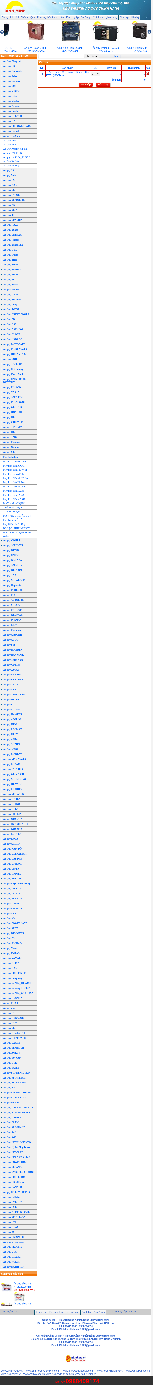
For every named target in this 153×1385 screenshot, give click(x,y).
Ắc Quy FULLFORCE (14, 1177)
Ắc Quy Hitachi (11, 239)
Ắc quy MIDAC (11, 764)
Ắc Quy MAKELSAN (14, 1217)
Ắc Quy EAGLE (11, 1042)
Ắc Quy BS (9, 938)
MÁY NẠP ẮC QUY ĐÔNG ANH (17, 534)
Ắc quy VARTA (11, 392)
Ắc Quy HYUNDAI (13, 998)
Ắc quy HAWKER (12, 714)
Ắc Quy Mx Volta (12, 299)
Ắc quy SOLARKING (14, 779)
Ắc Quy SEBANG (12, 1167)
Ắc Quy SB (9, 190)
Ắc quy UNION (11, 555)
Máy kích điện (10, 457)
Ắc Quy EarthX (11, 868)
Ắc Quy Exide (10, 96)
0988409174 (82, 1381)
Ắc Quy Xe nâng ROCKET (17, 988)
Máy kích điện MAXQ (14, 499)
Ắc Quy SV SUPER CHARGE (18, 1172)
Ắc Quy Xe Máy (11, 165)
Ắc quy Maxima (11, 442)
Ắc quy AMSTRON (13, 397)
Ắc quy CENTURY (13, 679)
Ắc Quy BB (9, 319)
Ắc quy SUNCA (11, 605)
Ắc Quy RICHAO (12, 943)
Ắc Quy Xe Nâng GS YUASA (18, 993)
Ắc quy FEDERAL (13, 590)
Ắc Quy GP (9, 121)
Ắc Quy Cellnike (11, 1197)
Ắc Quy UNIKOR (12, 863)
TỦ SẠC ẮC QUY (12, 511)
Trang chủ (7, 17)
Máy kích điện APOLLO (15, 474)
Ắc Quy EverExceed (13, 1242)
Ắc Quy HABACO (12, 339)
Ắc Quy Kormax (11, 81)
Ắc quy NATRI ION (13, 1266)
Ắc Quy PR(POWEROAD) (17, 126)
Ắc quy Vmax (10, 948)
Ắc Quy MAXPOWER (14, 759)
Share (116, 56)
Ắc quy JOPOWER (13, 545)
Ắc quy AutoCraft (12, 634)
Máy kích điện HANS (13, 490)
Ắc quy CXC (10, 704)
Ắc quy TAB (9, 575)
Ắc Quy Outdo (10, 254)
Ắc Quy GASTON (12, 858)
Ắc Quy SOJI (10, 359)
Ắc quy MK (9, 595)
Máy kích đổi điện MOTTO (16, 461)
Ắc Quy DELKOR (12, 116)
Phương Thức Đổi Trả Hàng (64, 1312)
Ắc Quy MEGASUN (13, 794)
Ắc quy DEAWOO (12, 784)
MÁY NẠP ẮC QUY (14, 503)
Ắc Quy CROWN (12, 1117)
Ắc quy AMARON (12, 565)
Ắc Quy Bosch (10, 111)
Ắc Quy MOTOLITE (14, 200)
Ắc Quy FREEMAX (13, 898)
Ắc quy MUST (10, 1003)
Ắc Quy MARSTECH (14, 1077)
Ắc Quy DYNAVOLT (14, 1018)
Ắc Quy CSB (9, 324)
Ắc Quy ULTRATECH (14, 853)
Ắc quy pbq (9, 1008)
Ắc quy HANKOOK (13, 654)
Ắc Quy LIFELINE (13, 814)
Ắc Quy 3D (9, 215)
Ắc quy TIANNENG (13, 427)
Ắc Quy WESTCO (12, 888)
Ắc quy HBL (9, 432)
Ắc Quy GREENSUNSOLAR (18, 1107)
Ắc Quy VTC (10, 1251)
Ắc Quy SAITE (11, 1067)
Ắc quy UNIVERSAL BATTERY (14, 381)
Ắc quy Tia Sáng (11, 136)
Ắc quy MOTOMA (13, 610)
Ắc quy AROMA (11, 843)
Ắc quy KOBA (10, 838)
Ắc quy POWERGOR (14, 402)
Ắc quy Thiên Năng (13, 659)
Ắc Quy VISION (11, 91)
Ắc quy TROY (10, 684)
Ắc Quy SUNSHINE (13, 220)
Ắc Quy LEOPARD (13, 1152)
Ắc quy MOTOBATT (14, 344)
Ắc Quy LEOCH (11, 893)
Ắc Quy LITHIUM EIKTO (17, 1142)
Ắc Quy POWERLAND (15, 923)
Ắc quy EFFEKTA (12, 908)
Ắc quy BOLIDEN (12, 649)
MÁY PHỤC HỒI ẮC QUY (17, 515)
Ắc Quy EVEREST (13, 1202)
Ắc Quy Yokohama (13, 244)
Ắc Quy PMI (9, 1222)
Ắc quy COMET (11, 540)
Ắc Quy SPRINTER (13, 1047)
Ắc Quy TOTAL (11, 309)
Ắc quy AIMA (10, 739)
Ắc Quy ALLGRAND (14, 1127)
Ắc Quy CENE (10, 294)
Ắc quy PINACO (12, 387)
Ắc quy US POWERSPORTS (18, 1192)
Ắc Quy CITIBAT (12, 799)
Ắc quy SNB (9, 913)
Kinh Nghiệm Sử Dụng (78, 17)
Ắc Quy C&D (10, 249)
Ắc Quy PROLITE (12, 1246)
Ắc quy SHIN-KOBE (14, 580)
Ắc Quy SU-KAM (12, 1057)
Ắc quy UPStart (11, 1102)
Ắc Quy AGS (9, 1137)
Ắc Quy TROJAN (12, 269)
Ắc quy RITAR (11, 550)
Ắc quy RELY (10, 734)
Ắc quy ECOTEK (12, 834)
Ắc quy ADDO (10, 639)
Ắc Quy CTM (10, 1023)
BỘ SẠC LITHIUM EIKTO (16, 528)
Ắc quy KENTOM (12, 570)
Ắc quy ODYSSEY (13, 819)
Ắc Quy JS (8, 279)
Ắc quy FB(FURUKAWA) (16, 883)
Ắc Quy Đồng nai (12, 61)
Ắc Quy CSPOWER (13, 1237)
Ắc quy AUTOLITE (13, 600)
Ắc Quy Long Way (12, 978)
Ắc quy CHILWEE (13, 422)
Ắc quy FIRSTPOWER (15, 349)
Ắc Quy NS (9, 205)
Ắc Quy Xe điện (11, 161)
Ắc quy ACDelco (11, 709)
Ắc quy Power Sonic (13, 374)
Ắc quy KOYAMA (12, 829)
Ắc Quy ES (9, 180)
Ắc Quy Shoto (10, 284)
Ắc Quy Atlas (10, 76)
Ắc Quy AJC (9, 1087)
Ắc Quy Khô (9, 140)
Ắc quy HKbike (11, 699)
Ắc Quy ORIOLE (12, 873)
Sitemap (124, 17)
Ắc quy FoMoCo (11, 953)
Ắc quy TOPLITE (12, 364)
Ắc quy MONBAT (12, 754)
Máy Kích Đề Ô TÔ (12, 520)
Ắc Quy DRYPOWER (14, 1038)
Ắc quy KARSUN (12, 674)
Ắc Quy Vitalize (11, 101)
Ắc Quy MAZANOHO (14, 1082)
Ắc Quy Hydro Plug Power (16, 1147)
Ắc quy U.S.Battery (13, 369)
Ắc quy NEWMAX (13, 615)
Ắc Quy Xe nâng (11, 106)
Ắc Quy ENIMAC (12, 234)
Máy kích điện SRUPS (14, 486)
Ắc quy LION (10, 625)
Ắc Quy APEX (10, 928)
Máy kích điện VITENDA (15, 478)
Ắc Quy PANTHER (13, 769)
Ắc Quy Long (10, 304)
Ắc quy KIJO (10, 724)
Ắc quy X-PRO (11, 903)
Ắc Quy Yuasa (10, 229)
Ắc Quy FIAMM (11, 274)
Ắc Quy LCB (10, 1207)
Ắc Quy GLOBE (11, 334)
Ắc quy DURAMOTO (14, 354)
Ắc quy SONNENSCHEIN (17, 1072)
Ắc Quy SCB (9, 86)
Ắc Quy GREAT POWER (16, 314)
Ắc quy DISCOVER (13, 933)
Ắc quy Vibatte (11, 289)
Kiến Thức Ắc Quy (25, 17)
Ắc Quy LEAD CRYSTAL (16, 1157)
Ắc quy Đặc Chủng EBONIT (17, 157)
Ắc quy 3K (8, 170)
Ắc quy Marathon (12, 630)
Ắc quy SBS (9, 644)
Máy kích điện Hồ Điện (14, 482)
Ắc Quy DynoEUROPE (15, 1033)
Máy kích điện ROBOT (14, 465)
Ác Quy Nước (10, 144)
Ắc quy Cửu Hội (11, 664)
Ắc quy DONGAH (12, 412)
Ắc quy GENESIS (12, 407)
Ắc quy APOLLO (12, 719)
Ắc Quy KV (9, 918)
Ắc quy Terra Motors (14, 694)
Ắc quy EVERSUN (12, 153)
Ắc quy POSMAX (12, 620)
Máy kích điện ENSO (13, 495)
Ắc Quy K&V (10, 185)
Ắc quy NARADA (12, 560)
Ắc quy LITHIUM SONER (17, 1092)
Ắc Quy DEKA (11, 809)
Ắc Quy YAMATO (12, 958)
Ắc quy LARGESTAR (14, 1097)
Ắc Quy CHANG (12, 1256)
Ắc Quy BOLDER (12, 878)
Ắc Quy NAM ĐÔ (12, 848)
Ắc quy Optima (11, 447)
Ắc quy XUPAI (11, 669)
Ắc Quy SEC (9, 1028)
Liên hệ (135, 17)
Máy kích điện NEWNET (15, 469)
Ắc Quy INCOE (11, 195)
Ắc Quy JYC (9, 1232)
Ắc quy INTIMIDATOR (15, 824)
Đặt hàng (103, 84)
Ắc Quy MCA (10, 210)
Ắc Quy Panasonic (12, 71)
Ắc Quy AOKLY (11, 1052)
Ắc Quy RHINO (11, 804)
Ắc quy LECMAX (12, 729)
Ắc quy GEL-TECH (13, 774)
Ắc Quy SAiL (10, 1132)
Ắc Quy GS (9, 66)
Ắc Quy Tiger (10, 259)
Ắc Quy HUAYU (11, 1227)
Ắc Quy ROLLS (11, 1261)
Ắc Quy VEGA (11, 749)
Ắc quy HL (9, 417)
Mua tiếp (86, 84)
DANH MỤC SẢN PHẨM (14, 56)
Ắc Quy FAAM (11, 1122)
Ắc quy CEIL (10, 452)
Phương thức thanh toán (50, 17)
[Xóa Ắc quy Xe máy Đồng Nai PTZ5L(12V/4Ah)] (147, 73)
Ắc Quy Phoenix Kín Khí (15, 148)
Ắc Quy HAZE (10, 225)
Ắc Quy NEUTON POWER (17, 1212)
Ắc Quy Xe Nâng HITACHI (17, 983)
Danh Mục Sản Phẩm (93, 1312)
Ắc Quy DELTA (11, 963)
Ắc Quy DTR (10, 1062)
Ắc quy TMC (10, 437)
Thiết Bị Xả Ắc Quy (12, 507)
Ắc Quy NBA (10, 968)
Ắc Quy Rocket (11, 131)
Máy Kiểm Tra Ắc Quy (14, 524)
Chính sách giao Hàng (105, 17)
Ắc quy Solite (10, 175)
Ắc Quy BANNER (12, 1187)
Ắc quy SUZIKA (12, 744)
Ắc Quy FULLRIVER (14, 973)
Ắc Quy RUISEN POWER (16, 1112)
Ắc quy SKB (9, 689)
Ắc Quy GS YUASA (13, 1182)
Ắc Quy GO (9, 1013)
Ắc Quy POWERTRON (15, 1162)
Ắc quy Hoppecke (12, 585)
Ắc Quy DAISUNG (13, 329)
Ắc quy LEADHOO (13, 789)
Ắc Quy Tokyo (10, 264)
